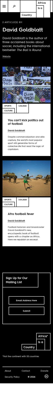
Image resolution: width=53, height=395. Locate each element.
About (8, 370)
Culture (8, 110)
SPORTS (7, 106)
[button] (4, 6)
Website (6, 56)
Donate (44, 370)
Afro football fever (21, 214)
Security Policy (12, 376)
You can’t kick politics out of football (25, 122)
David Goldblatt (16, 130)
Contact (26, 370)
